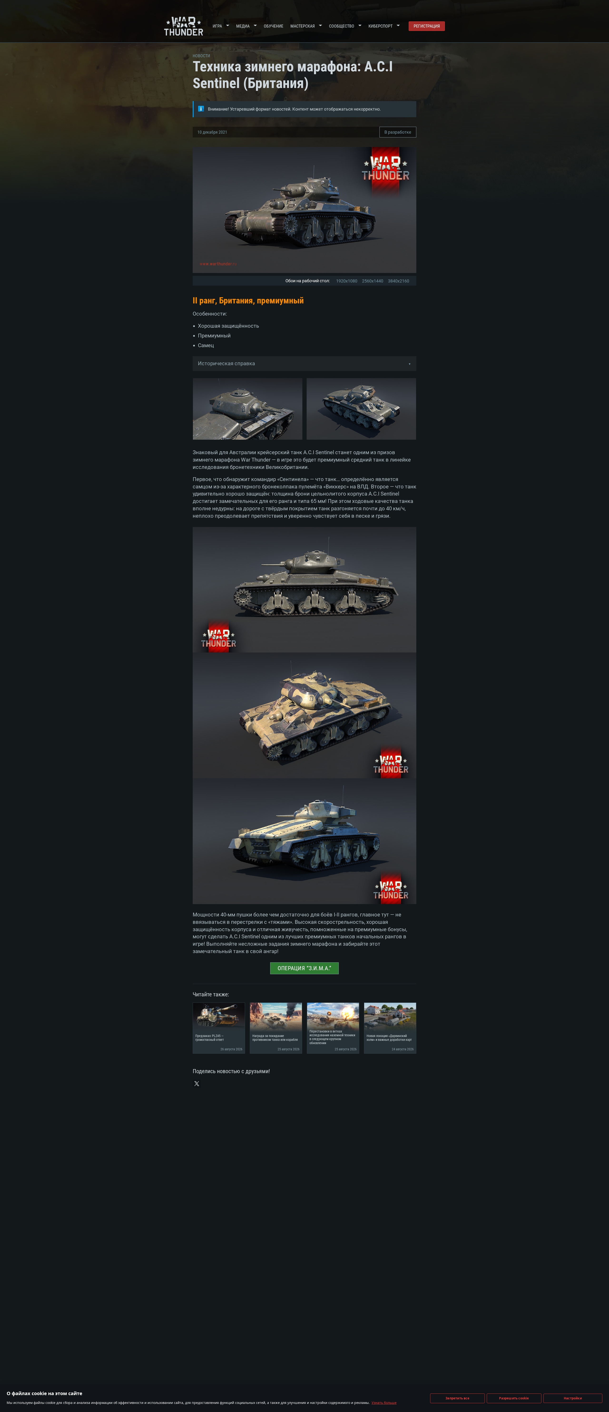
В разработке (397, 132)
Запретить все (457, 1398)
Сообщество (341, 26)
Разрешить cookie (514, 1398)
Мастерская (302, 26)
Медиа (243, 26)
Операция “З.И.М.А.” (304, 968)
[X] (197, 1084)
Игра (217, 26)
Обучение (273, 26)
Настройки (573, 1398)
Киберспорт (380, 26)
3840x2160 (398, 280)
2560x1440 (372, 280)
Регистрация (427, 26)
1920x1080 (346, 280)
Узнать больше (384, 1402)
